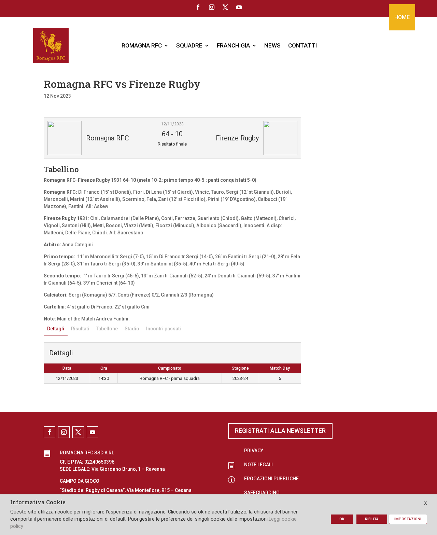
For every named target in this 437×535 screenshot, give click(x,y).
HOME (402, 17)
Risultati (80, 328)
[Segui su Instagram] (211, 7)
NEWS (272, 45)
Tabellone (107, 328)
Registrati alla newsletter (280, 430)
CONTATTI (302, 45)
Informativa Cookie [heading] (38, 502)
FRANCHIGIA (233, 45)
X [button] (425, 503)
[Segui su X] (225, 7)
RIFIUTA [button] (372, 519)
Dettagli (55, 328)
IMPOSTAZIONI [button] (407, 519)
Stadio (132, 328)
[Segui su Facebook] (198, 7)
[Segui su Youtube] (239, 7)
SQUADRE (189, 45)
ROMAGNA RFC (142, 45)
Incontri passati (163, 328)
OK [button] (341, 519)
